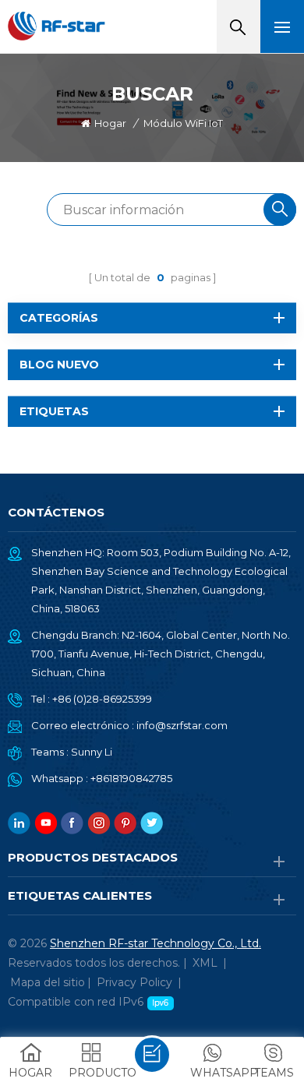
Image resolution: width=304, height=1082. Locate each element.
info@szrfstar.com (182, 725)
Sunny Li (91, 751)
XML (205, 963)
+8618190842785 (131, 778)
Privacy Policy (134, 982)
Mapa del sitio (47, 982)
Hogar (110, 123)
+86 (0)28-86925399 (102, 699)
